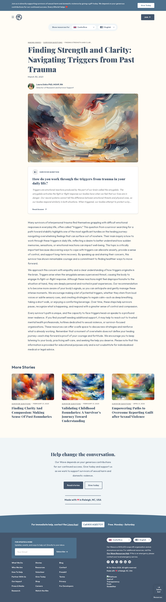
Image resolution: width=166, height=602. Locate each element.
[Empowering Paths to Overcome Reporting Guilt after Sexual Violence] (133, 388)
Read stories (73, 485)
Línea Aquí (72, 524)
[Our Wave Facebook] (108, 562)
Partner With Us (19, 577)
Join (146, 17)
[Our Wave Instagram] (117, 562)
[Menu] (13, 17)
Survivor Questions (52, 42)
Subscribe (60, 551)
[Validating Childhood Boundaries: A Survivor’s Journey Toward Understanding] (83, 388)
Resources (40, 567)
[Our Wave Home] (19, 17)
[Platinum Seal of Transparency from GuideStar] (113, 581)
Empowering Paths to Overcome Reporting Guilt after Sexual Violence (132, 412)
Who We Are (17, 567)
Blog (61, 563)
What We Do (17, 563)
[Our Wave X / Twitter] (112, 562)
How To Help (17, 572)
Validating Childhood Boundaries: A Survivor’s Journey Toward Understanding (81, 414)
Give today (93, 485)
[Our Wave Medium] (129, 562)
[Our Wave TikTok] (121, 562)
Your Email (22, 552)
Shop (37, 581)
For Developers (66, 586)
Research (16, 591)
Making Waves (34, 42)
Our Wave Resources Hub (118, 553)
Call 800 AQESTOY (93, 524)
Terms (62, 577)
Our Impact (17, 581)
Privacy (62, 581)
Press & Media (18, 586)
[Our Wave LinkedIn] (125, 562)
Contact (63, 567)
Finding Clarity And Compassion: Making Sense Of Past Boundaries (32, 412)
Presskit (63, 572)
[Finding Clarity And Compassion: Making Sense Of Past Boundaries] (33, 388)
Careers (39, 586)
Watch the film (42, 591)
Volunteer (39, 572)
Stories (38, 563)
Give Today (146, 5)
